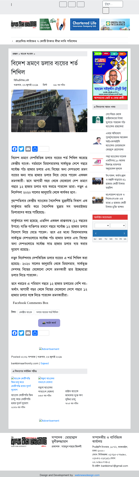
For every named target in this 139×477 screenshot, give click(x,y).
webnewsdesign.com (87, 475)
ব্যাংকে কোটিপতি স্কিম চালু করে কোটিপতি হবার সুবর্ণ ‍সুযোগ (22, 399)
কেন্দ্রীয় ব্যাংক (25, 312)
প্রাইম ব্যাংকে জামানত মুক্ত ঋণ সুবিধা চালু (74, 395)
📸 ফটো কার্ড (49, 322)
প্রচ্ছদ (15, 53)
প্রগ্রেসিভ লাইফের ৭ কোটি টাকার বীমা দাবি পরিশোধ (46, 41)
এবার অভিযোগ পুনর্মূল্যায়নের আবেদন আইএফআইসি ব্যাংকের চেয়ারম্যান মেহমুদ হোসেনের (117, 141)
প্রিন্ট (45, 84)
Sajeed (45, 363)
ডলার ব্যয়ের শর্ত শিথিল (47, 312)
